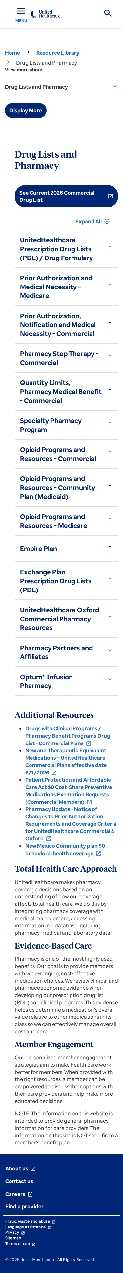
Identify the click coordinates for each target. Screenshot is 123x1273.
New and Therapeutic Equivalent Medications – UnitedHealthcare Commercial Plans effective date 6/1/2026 (66, 761)
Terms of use (20, 1243)
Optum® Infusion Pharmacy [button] (46, 681)
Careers (19, 1193)
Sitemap (13, 1238)
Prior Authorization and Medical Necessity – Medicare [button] (56, 286)
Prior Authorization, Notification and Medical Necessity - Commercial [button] (58, 324)
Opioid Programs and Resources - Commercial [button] (58, 454)
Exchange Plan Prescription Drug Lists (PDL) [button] (56, 580)
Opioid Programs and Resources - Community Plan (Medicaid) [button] (57, 487)
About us (20, 1168)
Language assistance (28, 1226)
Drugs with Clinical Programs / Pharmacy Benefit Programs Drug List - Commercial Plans (67, 736)
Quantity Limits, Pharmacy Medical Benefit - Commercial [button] (61, 391)
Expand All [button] (92, 221)
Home (12, 52)
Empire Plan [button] (38, 548)
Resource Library (57, 52)
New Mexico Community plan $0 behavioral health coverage (65, 849)
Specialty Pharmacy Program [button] (51, 425)
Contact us (19, 1181)
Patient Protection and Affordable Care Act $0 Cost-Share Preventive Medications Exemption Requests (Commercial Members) (68, 790)
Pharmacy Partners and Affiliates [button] (56, 652)
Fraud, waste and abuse (30, 1221)
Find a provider (24, 1206)
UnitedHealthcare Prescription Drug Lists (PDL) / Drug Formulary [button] (56, 248)
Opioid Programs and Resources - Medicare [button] (53, 521)
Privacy (15, 1232)
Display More (26, 110)
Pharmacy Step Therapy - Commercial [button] (59, 358)
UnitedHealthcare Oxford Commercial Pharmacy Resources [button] (59, 618)
